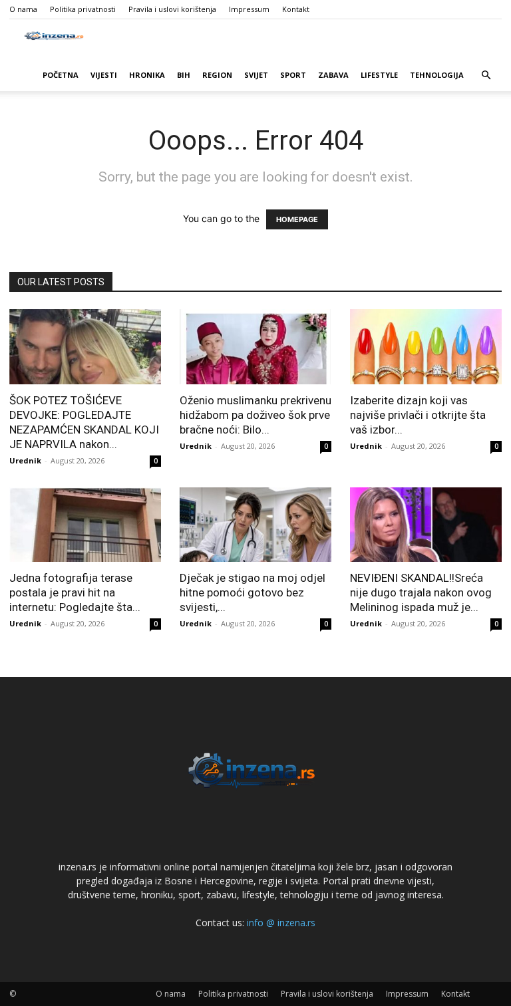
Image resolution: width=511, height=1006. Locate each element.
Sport (293, 75)
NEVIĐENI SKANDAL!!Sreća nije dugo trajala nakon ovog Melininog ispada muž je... (421, 592)
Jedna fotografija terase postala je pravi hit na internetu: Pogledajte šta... (74, 592)
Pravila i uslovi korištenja (172, 9)
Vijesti (103, 75)
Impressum (249, 9)
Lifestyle (379, 75)
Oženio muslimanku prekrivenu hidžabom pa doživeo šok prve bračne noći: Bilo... (255, 415)
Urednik (25, 460)
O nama (23, 9)
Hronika (147, 75)
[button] (486, 75)
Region (217, 75)
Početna (61, 75)
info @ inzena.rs (281, 922)
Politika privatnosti (83, 9)
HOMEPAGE (297, 219)
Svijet (256, 75)
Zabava (333, 75)
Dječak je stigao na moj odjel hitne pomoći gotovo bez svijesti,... (252, 592)
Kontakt (295, 9)
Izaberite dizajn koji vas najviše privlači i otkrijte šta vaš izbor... (418, 415)
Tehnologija (437, 75)
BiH (183, 75)
